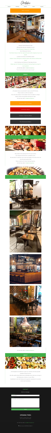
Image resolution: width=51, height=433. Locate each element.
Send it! (25, 409)
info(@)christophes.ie (29, 68)
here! (33, 70)
